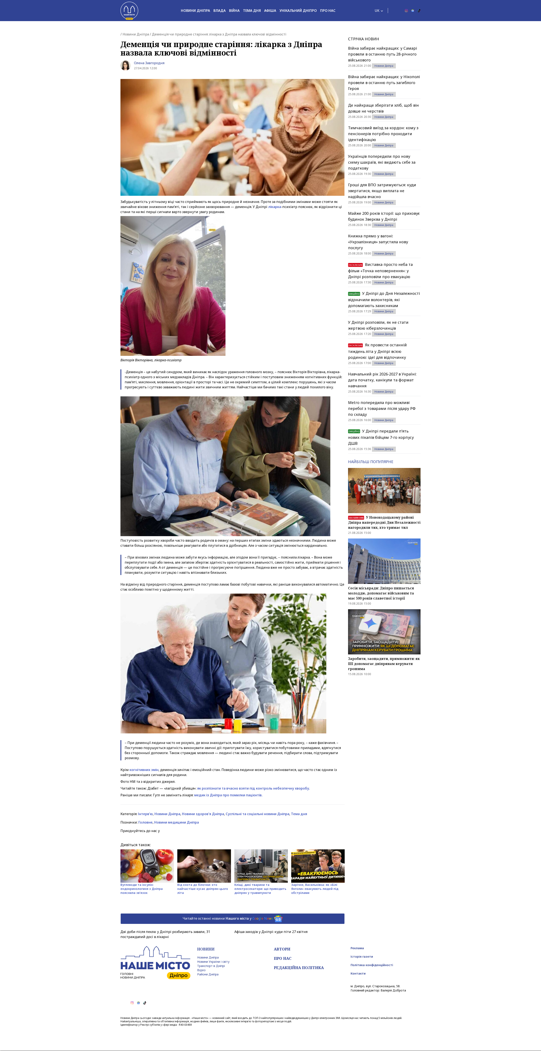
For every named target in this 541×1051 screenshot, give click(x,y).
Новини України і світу (213, 962)
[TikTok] (419, 10)
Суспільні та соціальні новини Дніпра (257, 814)
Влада (219, 10)
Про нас (327, 10)
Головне (145, 822)
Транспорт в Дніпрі (211, 966)
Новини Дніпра (195, 10)
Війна (234, 10)
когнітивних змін (144, 769)
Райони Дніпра (208, 974)
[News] (412, 10)
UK (377, 10)
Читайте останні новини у (228, 918)
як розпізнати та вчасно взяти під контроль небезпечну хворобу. (253, 788)
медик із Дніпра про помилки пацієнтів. (228, 795)
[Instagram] (406, 10)
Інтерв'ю (145, 814)
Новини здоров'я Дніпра (203, 814)
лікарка (274, 206)
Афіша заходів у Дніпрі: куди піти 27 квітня (270, 931)
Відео (201, 970)
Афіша (270, 10)
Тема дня (252, 10)
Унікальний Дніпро (298, 10)
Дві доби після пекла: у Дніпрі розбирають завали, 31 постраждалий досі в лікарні (165, 934)
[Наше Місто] (129, 10)
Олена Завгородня (149, 63)
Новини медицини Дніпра (176, 822)
